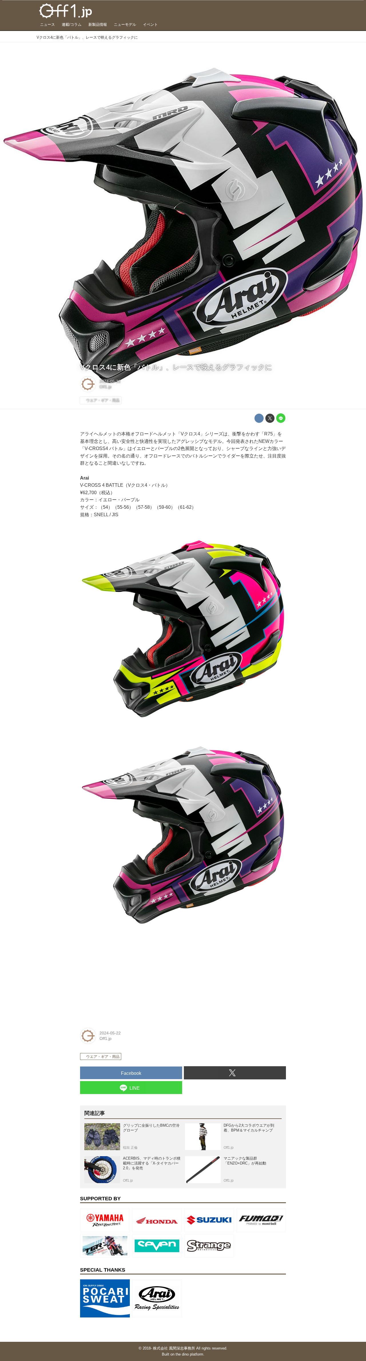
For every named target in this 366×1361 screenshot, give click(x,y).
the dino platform (189, 1354)
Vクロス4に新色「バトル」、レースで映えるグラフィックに (176, 367)
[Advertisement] (123, 981)
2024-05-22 (110, 381)
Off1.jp (106, 386)
